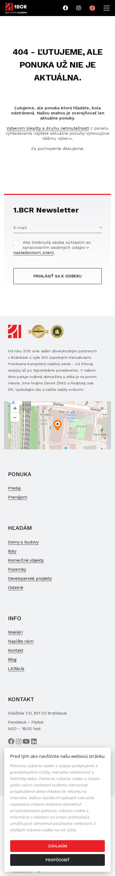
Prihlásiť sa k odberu (57, 276)
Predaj (14, 488)
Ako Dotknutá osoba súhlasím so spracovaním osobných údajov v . (52, 247)
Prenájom (17, 497)
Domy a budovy (23, 542)
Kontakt (15, 650)
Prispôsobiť (57, 859)
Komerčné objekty (26, 560)
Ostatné (15, 587)
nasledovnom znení (33, 252)
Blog (12, 659)
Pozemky (17, 569)
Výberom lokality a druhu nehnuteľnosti (47, 128)
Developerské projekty (30, 578)
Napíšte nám (20, 641)
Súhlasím (57, 845)
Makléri (15, 632)
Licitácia (16, 668)
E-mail (20, 227)
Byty (12, 551)
